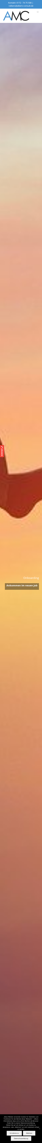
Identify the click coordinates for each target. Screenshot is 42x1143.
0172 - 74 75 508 (24, 2)
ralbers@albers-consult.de (21, 5)
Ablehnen (29, 1133)
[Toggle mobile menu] (38, 12)
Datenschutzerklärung (21, 1138)
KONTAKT (2, 452)
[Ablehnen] (39, 1129)
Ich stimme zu (14, 1133)
